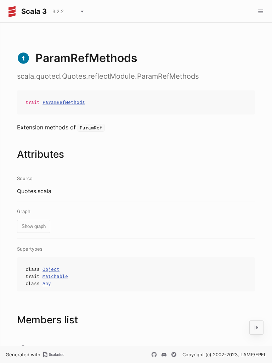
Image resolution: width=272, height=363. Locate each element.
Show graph (34, 226)
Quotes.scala (34, 191)
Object (51, 269)
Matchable (55, 276)
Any (46, 283)
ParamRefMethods (63, 102)
